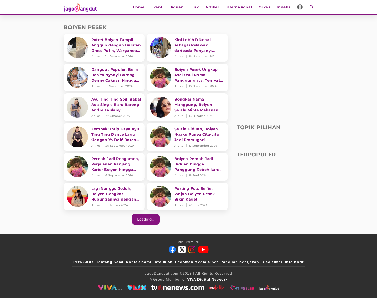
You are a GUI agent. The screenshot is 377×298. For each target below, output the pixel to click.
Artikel (212, 7)
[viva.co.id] (110, 287)
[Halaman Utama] (82, 7)
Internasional (238, 7)
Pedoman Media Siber (196, 262)
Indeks (283, 7)
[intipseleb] (242, 287)
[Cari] (310, 7)
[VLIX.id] (136, 287)
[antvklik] (217, 287)
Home (139, 7)
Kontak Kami (138, 262)
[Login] (300, 7)
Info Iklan (163, 262)
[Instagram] (191, 249)
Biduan (176, 7)
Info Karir (294, 262)
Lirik (194, 7)
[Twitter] (182, 249)
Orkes (264, 7)
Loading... (145, 219)
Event (157, 7)
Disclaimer (272, 262)
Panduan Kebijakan (240, 262)
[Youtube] (203, 249)
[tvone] (177, 287)
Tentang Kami (109, 262)
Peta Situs (83, 262)
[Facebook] (172, 249)
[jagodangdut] (269, 287)
